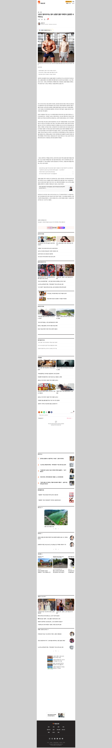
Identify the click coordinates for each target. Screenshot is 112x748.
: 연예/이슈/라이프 (42, 629)
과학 (41, 12)
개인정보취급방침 (55, 742)
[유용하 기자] (39, 23)
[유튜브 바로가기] (55, 739)
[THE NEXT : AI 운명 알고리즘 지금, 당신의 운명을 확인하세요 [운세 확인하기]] (56, 227)
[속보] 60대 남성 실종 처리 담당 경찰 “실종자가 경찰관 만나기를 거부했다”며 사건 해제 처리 (56, 168)
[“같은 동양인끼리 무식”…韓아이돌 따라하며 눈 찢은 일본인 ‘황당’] (72, 640)
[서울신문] (41, 2)
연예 (58, 732)
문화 (53, 729)
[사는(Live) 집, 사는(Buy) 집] (72, 544)
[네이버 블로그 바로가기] (62, 739)
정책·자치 (48, 729)
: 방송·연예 (41, 596)
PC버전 (64, 742)
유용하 (42, 23)
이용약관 (51, 742)
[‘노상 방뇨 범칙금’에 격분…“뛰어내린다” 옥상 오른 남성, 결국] (72, 647)
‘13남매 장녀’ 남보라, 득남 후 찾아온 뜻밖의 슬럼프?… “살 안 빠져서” (52, 170)
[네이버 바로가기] (60, 739)
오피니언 (39, 533)
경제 (58, 727)
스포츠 (53, 732)
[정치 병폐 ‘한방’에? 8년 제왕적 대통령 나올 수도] (72, 538)
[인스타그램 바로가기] (57, 739)
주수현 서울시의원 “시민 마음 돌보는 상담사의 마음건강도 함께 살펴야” (52, 186)
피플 (49, 732)
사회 (38, 12)
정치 (49, 727)
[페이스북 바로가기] (50, 739)
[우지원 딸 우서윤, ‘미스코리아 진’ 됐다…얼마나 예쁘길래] (72, 634)
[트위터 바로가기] (52, 739)
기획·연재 (39, 554)
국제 (63, 727)
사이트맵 (60, 742)
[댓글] (47, 19)
